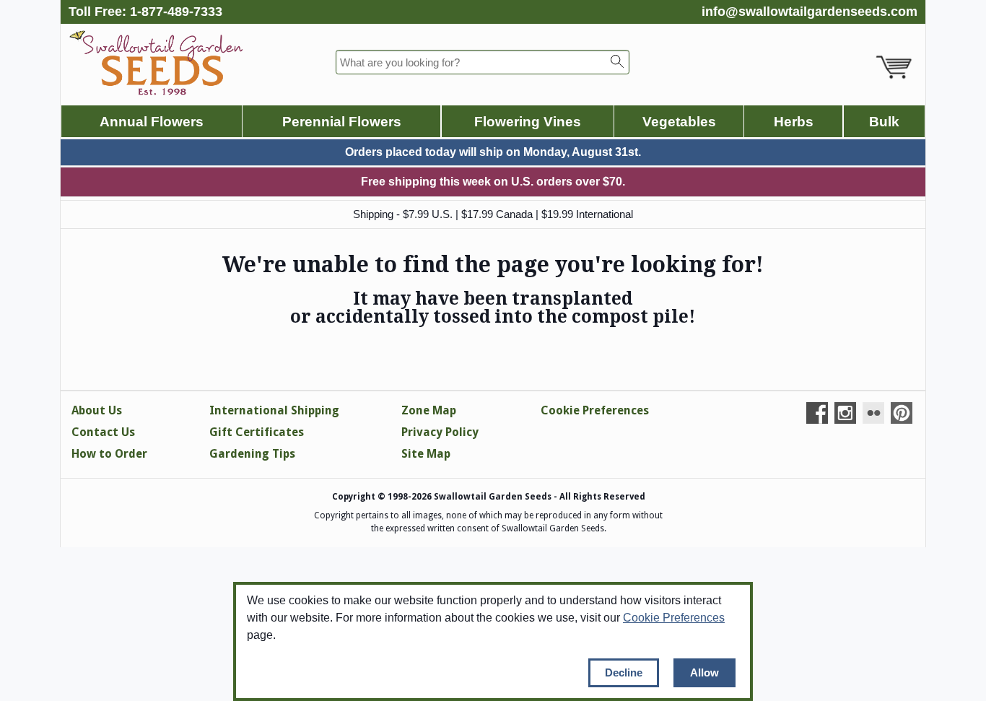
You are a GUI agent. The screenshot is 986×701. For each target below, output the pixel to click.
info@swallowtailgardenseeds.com (809, 11)
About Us (96, 410)
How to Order (109, 454)
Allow (704, 672)
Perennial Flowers (341, 121)
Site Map (425, 454)
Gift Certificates (256, 432)
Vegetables (679, 121)
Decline (623, 672)
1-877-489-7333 (176, 11)
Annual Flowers (152, 121)
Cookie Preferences (674, 617)
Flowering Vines (527, 121)
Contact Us (103, 432)
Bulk (884, 121)
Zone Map (428, 410)
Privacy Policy (440, 432)
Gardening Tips (252, 454)
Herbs (793, 121)
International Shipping (274, 410)
